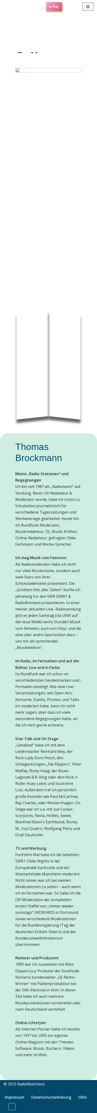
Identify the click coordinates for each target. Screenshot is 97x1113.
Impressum (14, 1097)
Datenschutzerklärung (51, 1097)
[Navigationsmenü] (87, 7)
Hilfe (82, 1097)
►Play (54, 6)
